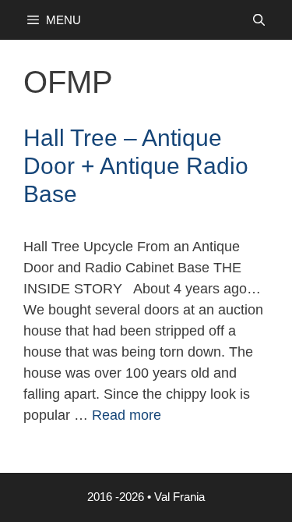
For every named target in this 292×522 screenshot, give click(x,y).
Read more (126, 415)
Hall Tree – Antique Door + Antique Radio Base (135, 166)
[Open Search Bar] (259, 20)
